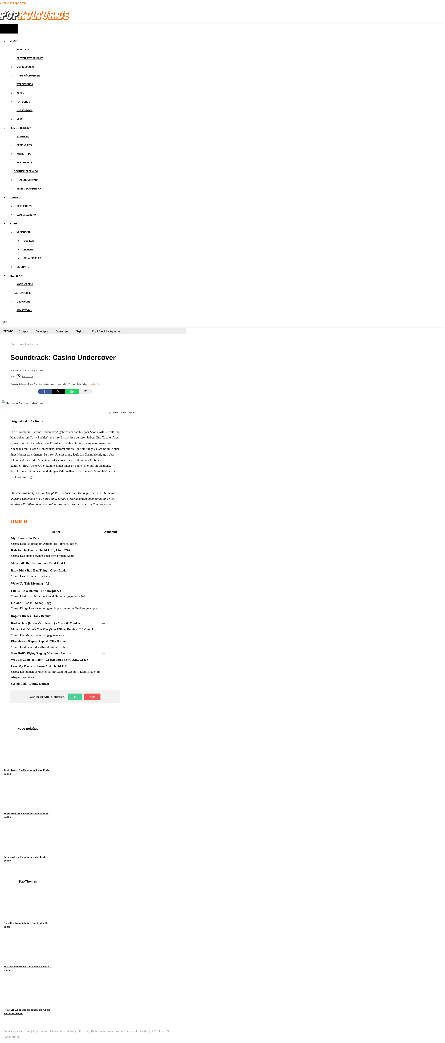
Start (13, 344)
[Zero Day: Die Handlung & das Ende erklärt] (30, 848)
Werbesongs (25, 84)
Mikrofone (23, 301)
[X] (58, 391)
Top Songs (23, 101)
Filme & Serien (19, 128)
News (20, 119)
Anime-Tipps (24, 154)
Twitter (143, 1031)
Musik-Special (25, 67)
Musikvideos (25, 110)
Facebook (132, 1031)
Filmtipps (23, 136)
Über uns (83, 1031)
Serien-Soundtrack (29, 188)
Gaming (15, 197)
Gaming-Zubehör (27, 215)
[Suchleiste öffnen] (5, 322)
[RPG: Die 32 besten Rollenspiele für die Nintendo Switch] (30, 1001)
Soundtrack (25, 344)
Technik (15, 275)
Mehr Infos (95, 384)
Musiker (28, 241)
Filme (37, 344)
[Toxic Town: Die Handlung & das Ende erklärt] (30, 761)
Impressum (40, 1031)
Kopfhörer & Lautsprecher (106, 331)
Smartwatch (24, 310)
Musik (13, 41)
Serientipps (24, 145)
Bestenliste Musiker (30, 58)
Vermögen (23, 232)
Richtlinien (98, 1031)
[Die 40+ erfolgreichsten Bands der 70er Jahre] (30, 914)
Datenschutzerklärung (62, 1031)
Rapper (28, 249)
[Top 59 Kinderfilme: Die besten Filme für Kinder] (30, 958)
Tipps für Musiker (28, 75)
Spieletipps (24, 206)
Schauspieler (32, 258)
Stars (14, 223)
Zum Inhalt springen (13, 3)
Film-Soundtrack (27, 180)
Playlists (23, 49)
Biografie (23, 267)
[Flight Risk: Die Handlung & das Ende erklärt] (30, 805)
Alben (20, 93)
